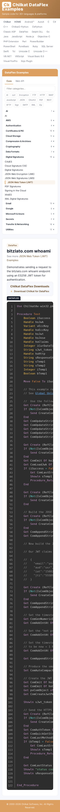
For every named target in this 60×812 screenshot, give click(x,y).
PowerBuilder (37, 41)
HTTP (42, 95)
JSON (22, 100)
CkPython (37, 26)
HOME (17, 21)
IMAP (51, 95)
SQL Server (47, 46)
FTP (34, 95)
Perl (24, 41)
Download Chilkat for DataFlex (31, 291)
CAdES (8, 161)
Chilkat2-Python (20, 26)
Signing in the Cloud (15, 190)
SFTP (8, 105)
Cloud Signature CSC (16, 165)
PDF (41, 100)
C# (54, 21)
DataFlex (23, 31)
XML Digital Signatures (16, 198)
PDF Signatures (13, 186)
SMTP (25, 105)
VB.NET (8, 56)
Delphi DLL (37, 31)
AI (7, 95)
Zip (40, 105)
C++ (6, 26)
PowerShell (9, 46)
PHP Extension (11, 41)
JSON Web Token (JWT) (20, 182)
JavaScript (17, 36)
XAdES (8, 194)
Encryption (24, 95)
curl (13, 95)
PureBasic (24, 46)
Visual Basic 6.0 (36, 56)
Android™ (29, 21)
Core (9, 81)
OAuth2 (32, 100)
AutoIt (41, 21)
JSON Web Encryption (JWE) (19, 174)
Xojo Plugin (26, 61)
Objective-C (44, 36)
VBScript (19, 56)
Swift (6, 51)
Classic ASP (10, 31)
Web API (20, 81)
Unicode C (24, 51)
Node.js (30, 36)
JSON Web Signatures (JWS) (19, 178)
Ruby (35, 46)
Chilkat (7, 21)
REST (49, 100)
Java (6, 36)
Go (48, 31)
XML (33, 105)
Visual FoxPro (11, 61)
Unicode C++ (41, 51)
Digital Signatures (14, 170)
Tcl (13, 51)
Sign (17, 105)
